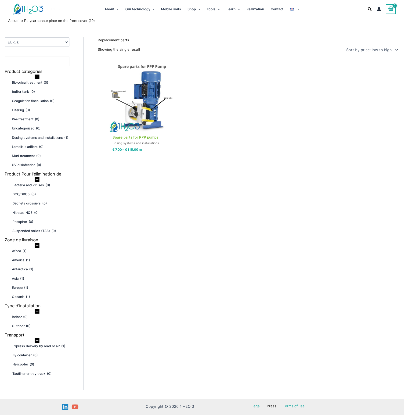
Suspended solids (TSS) (34, 231)
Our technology (137, 9)
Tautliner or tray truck (31, 374)
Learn (231, 9)
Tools (211, 9)
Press (271, 406)
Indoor (20, 317)
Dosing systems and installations (40, 138)
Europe (20, 288)
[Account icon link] (379, 9)
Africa (19, 251)
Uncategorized (26, 128)
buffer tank (23, 91)
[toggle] (37, 76)
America (21, 260)
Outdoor (21, 326)
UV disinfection (26, 165)
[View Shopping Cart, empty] (391, 9)
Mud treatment (26, 156)
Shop (192, 9)
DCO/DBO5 (24, 194)
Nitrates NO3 (25, 213)
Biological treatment (30, 82)
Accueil (14, 20)
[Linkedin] (65, 406)
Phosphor (22, 222)
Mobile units (171, 9)
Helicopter (23, 364)
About (109, 9)
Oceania (21, 297)
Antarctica (22, 269)
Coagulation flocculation (33, 101)
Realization (255, 9)
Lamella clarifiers (27, 147)
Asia (18, 278)
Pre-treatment (25, 119)
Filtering (21, 110)
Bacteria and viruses (31, 185)
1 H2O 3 (53, 9)
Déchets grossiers (29, 203)
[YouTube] (75, 406)
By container (25, 355)
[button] (116, 9)
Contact (277, 9)
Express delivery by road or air (38, 346)
